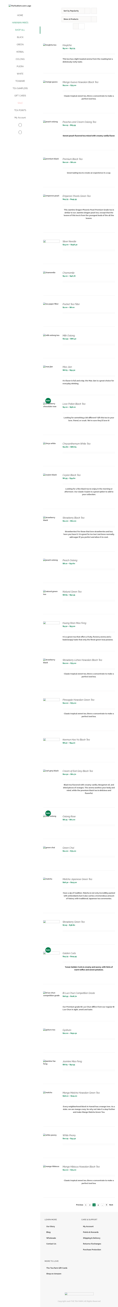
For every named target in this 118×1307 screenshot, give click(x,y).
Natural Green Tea (72, 591)
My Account (88, 1226)
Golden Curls (69, 953)
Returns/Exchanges (92, 1244)
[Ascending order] (94, 11)
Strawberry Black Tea (73, 517)
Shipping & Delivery (91, 1238)
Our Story (50, 1226)
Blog (48, 1232)
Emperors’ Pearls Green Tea (77, 196)
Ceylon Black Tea (72, 475)
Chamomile (69, 272)
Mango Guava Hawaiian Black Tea (80, 82)
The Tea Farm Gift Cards (56, 1268)
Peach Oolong (70, 560)
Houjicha (67, 45)
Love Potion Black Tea (74, 404)
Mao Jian (67, 367)
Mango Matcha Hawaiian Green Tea (81, 1092)
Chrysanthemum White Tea (77, 443)
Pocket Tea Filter (71, 304)
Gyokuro (67, 1030)
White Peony (69, 1135)
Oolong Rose (69, 816)
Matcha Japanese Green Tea (77, 879)
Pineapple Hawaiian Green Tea (78, 699)
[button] (20, 132)
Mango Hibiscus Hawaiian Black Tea (81, 1166)
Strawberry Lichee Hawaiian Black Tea (82, 660)
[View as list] (81, 26)
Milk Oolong (69, 335)
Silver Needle (69, 241)
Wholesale (51, 1238)
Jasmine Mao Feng (72, 1061)
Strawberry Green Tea (74, 922)
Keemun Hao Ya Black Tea (76, 739)
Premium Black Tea (73, 159)
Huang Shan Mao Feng (74, 623)
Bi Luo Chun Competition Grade (79, 993)
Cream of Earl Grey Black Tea (78, 771)
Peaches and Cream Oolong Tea (79, 122)
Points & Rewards (90, 1232)
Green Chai (68, 847)
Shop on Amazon (53, 1274)
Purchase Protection (92, 1250)
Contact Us (51, 1244)
